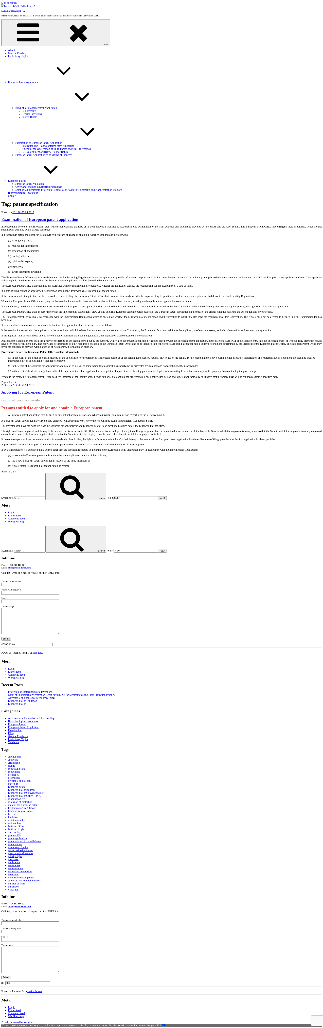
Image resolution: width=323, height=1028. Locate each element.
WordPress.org (16, 521)
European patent (16, 786)
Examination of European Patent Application (38, 142)
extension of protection (20, 802)
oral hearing (14, 832)
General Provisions (18, 53)
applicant (13, 759)
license (11, 814)
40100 (4, 644)
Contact (12, 195)
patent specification (18, 847)
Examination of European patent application (39, 219)
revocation (13, 874)
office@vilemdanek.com (19, 567)
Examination (15, 730)
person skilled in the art (20, 850)
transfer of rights (16, 883)
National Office (16, 826)
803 (3, 982)
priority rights (15, 856)
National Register (17, 829)
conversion (14, 771)
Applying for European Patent (27, 392)
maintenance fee (16, 820)
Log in (11, 512)
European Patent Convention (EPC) (27, 792)
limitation (13, 817)
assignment (14, 762)
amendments (14, 756)
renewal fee (14, 865)
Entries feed (14, 515)
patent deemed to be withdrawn (24, 841)
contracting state (16, 768)
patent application (17, 838)
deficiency (13, 774)
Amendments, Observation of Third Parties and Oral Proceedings (56, 148)
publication (14, 862)
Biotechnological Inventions (23, 192)
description (14, 777)
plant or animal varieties (20, 853)
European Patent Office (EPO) (24, 795)
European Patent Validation (29, 183)
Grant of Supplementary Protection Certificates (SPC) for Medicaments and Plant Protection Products (68, 189)
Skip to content (9, 2)
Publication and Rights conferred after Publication (48, 145)
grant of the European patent (23, 805)
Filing (11, 733)
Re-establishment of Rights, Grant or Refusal (45, 151)
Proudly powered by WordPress (18, 1022)
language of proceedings (21, 811)
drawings (13, 783)
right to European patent (21, 877)
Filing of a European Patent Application (36, 107)
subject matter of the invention (24, 880)
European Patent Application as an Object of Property (43, 154)
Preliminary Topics (18, 56)
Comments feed (16, 518)
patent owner (15, 844)
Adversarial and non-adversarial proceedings (38, 186)
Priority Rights (29, 117)
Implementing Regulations (22, 808)
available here (34, 652)
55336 (110, 497)
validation (13, 889)
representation (15, 868)
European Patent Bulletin (21, 789)
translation (13, 886)
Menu (106, 44)
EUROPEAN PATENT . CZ (13, 11)
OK (164, 1025)
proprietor (13, 859)
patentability (14, 835)
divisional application (19, 780)
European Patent (17, 180)
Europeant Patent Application (23, 727)
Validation (13, 742)
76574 (110, 550)
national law (14, 823)
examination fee (16, 798)
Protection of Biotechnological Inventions (30, 691)
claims (11, 765)
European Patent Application (23, 82)
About (11, 50)
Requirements (29, 110)
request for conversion (20, 871)
